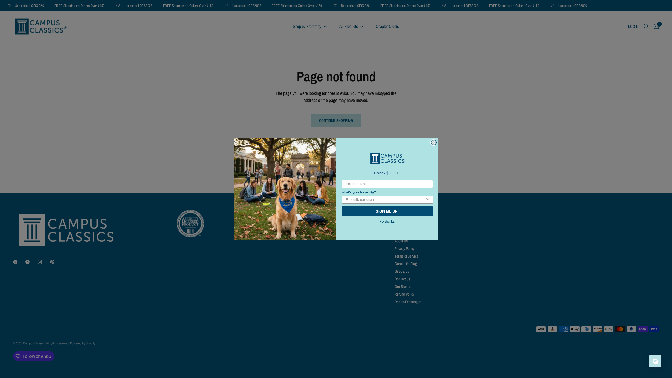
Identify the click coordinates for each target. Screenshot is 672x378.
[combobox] (385, 199)
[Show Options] (427, 199)
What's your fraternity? (359, 192)
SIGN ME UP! (387, 211)
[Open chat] (655, 361)
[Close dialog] (433, 142)
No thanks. (387, 221)
